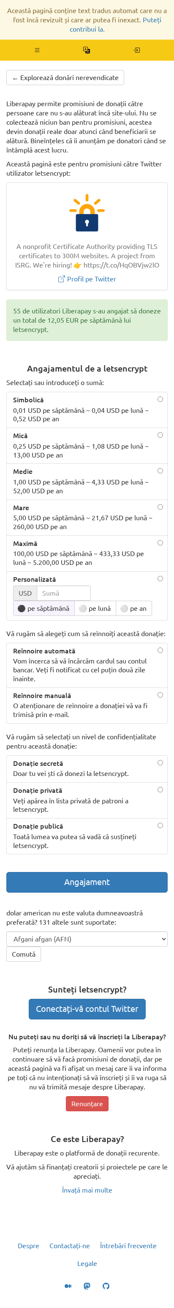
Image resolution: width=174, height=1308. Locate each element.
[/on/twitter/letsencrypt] (137, 50)
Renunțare (87, 1103)
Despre (28, 1245)
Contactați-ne (69, 1245)
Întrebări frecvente (128, 1245)
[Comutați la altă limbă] (87, 50)
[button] (37, 50)
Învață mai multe (87, 1190)
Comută (23, 954)
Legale (87, 1263)
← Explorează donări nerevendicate (65, 77)
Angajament (87, 882)
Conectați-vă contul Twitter (87, 1009)
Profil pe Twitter (90, 279)
